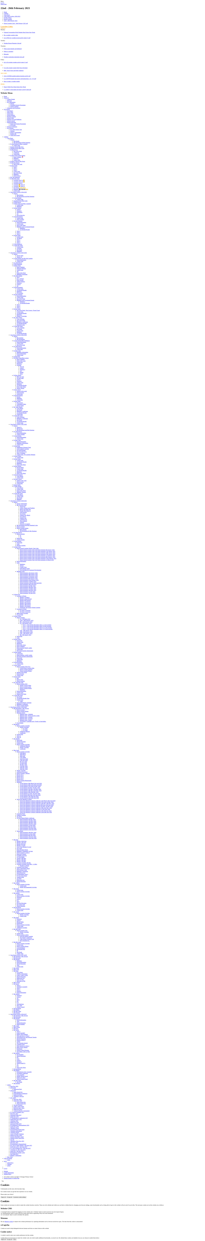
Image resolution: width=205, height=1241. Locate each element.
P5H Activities (20, 219)
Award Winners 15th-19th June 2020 (29, 796)
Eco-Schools (10, 128)
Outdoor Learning (21, 815)
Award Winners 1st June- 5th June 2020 (30, 793)
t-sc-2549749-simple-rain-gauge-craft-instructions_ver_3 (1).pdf (20, 78)
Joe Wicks (19, 816)
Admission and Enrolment (13, 108)
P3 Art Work (20, 614)
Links (18, 544)
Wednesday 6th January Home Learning (30, 607)
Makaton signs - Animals (26, 717)
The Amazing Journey (22, 1043)
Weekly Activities (24, 727)
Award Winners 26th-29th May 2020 (29, 792)
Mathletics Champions (22, 871)
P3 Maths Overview (22, 855)
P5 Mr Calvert (17, 389)
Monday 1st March (24, 597)
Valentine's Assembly (22, 986)
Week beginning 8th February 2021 (29, 578)
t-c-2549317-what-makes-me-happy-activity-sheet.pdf (17, 89)
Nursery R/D (20, 255)
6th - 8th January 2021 (25, 635)
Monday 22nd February (26, 599)
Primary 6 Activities (22, 316)
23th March (23, 753)
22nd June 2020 (24, 759)
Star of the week (21, 345)
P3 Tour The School (22, 875)
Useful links (16, 154)
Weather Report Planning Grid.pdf (12, 43)
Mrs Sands (16, 917)
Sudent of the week (21, 480)
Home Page (4, 4)
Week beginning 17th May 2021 (28, 588)
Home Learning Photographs (24, 780)
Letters (8, 1165)
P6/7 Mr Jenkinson (15, 177)
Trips (18, 965)
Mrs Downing (17, 958)
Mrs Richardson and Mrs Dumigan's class (27, 525)
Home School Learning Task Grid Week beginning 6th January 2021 (37, 550)
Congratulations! (21, 948)
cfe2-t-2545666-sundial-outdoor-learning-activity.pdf (17, 76)
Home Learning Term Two (23, 666)
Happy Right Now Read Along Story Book (15, 87)
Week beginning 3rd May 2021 (28, 586)
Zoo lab (12, 1139)
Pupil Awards (20, 280)
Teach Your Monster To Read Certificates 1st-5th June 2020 (35, 809)
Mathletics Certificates (22, 322)
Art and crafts (20, 378)
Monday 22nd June (21, 841)
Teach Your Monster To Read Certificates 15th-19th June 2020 (35, 811)
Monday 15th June (21, 842)
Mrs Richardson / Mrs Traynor (21, 708)
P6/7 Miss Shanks (18, 407)
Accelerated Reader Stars (23, 698)
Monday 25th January (25, 603)
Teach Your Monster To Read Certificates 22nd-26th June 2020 (36, 812)
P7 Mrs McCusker (15, 178)
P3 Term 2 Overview (25, 610)
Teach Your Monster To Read (24, 799)
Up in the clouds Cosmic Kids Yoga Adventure (16, 68)
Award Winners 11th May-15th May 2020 (30, 789)
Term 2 (15, 168)
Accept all (9, 1197)
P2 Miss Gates (17, 350)
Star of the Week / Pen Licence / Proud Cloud (28, 310)
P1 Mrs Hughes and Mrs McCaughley (23, 258)
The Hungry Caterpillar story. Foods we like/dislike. (33, 721)
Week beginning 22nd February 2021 (29, 580)
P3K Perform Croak (22, 870)
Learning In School (21, 609)
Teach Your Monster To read (24, 847)
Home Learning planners (26, 669)
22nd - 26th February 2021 (10, 20)
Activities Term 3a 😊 (19, 180)
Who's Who (10, 112)
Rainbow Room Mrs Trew (17, 147)
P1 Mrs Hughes (17, 198)
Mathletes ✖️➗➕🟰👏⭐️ (20, 189)
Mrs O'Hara (16, 883)
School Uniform (14, 106)
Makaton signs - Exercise (26, 718)
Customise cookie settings (19, 1197)
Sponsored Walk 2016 (15, 1124)
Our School (7, 109)
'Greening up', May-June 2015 (18, 1149)
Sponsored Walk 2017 (15, 1115)
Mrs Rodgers (16, 1012)
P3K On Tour (20, 979)
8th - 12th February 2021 (26, 622)
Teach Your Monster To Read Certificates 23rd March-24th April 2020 (37, 800)
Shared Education (11, 122)
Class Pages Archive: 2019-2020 (18, 707)
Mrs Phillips (16, 1010)
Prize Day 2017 (14, 1113)
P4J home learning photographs (25, 656)
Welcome (9, 100)
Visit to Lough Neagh (22, 1079)
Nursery (12, 139)
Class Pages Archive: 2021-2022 (18, 424)
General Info (20, 734)
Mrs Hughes (16, 738)
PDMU (22, 372)
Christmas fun (23, 519)
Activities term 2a (17, 183)
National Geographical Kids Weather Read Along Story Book (19, 32)
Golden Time (20, 953)
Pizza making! (23, 521)
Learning (19, 365)
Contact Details (11, 99)
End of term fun (21, 215)
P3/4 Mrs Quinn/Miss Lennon (21, 358)
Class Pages (7, 15)
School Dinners (11, 115)
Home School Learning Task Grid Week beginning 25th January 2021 (37, 554)
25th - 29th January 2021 (26, 630)
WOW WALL (17, 176)
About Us (6, 98)
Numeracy (19, 211)
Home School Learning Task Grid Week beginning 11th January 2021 (37, 551)
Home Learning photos (22, 528)
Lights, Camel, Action (22, 975)
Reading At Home (24, 865)
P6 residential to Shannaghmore (18, 1144)
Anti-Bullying (20, 1004)
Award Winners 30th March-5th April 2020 (31, 783)
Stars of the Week (21, 225)
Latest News (10, 1162)
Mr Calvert (16, 912)
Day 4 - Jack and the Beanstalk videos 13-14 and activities (38, 629)
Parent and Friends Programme (18, 124)
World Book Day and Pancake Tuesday (27, 1037)
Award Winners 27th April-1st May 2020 (30, 786)
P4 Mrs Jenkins (17, 208)
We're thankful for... (25, 940)
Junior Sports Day (18, 1092)
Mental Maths (20, 922)
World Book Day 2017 (16, 1119)
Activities (19, 248)
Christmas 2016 (21, 1044)
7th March (19, 238)
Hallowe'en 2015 (21, 1077)
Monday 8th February (25, 600)
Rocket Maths (20, 467)
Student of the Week (22, 672)
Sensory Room (20, 388)
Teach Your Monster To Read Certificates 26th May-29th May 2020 (37, 803)
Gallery (9, 1085)
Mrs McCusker (17, 942)
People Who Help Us (25, 511)
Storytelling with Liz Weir (23, 1051)
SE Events (13, 125)
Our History (10, 111)
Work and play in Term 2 (23, 1036)
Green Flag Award (15, 135)
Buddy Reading (21, 1024)
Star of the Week (17, 151)
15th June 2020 (24, 760)
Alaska (18, 1041)
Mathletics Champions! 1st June (25, 851)
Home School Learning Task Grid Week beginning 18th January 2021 (37, 552)
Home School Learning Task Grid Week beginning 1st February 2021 (37, 555)
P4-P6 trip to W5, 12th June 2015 (18, 1147)
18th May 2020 (24, 767)
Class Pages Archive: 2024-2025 (18, 192)
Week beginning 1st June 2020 (27, 825)
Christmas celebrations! (16, 1131)
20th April (22, 756)
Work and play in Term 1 (23, 1046)
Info (18, 678)
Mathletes (19, 499)
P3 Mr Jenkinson (17, 264)
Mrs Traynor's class (21, 505)
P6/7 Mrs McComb (18, 682)
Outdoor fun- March (25, 515)
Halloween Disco (17, 1095)
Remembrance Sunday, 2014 (17, 1152)
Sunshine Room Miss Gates (17, 148)
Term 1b (19, 737)
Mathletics (16, 158)
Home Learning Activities (23, 725)
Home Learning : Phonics (23, 773)
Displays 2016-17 (21, 1040)
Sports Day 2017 (14, 1116)
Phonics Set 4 (20, 777)
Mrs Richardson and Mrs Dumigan (25, 196)
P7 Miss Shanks (17, 486)
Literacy (19, 209)
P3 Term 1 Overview (25, 612)
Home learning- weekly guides (24, 655)
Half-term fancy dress (18, 1108)
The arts (22, 366)
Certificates (16, 152)
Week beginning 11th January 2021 (29, 573)
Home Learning (8, 19)
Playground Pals (21, 949)
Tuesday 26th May (21, 858)
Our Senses (23, 513)
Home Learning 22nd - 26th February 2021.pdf (16, 23)
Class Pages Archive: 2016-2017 (18, 1014)
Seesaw (22, 565)
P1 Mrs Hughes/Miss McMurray (21, 340)
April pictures (23, 512)
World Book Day (21, 873)
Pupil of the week (21, 361)
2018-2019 (13, 1090)
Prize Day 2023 (14, 1086)
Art (17, 213)
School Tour (10, 113)
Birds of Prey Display (22, 1047)
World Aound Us (21, 1063)
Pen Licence (20, 402)
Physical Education (21, 903)
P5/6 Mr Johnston (17, 221)
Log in (2, 2)
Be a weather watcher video (11, 35)
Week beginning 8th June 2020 (28, 826)
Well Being (19, 212)
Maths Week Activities (22, 613)
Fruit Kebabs (20, 723)
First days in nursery (25, 524)
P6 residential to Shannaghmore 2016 (19, 1125)
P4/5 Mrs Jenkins (17, 275)
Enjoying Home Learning (26, 936)
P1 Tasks (25, 728)
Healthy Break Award (22, 1076)
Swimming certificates (22, 1073)
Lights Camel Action (18, 1106)
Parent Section (20, 392)
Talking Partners (21, 281)
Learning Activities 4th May (24, 862)
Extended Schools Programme (18, 105)
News (5, 1161)
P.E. (18, 1001)
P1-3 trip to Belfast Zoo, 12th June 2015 (20, 1148)
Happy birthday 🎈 (18, 157)
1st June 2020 (23, 763)
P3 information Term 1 (22, 874)
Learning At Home (21, 596)
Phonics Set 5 (20, 779)
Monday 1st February (25, 601)
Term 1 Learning (21, 453)
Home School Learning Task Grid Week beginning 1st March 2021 (37, 560)
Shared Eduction (21, 906)
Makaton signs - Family (26, 720)
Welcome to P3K (21, 981)
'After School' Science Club (27, 939)
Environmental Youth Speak (17, 1129)
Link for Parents (8, 1158)
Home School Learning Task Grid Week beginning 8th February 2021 (37, 557)
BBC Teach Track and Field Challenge (14, 70)
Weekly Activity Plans (25, 685)
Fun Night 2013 (14, 1154)
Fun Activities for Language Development (30, 570)
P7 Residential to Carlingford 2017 (19, 1118)
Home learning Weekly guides (24, 648)
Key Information (11, 102)
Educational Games (25, 568)
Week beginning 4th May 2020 (28, 819)
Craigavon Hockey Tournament (21, 1111)
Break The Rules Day (25, 509)
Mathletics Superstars (22, 274)
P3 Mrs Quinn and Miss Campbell (22, 203)
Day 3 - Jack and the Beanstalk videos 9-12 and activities (37, 627)
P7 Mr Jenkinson (17, 244)
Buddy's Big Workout (22, 1034)
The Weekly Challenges (26, 937)
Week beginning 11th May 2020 (28, 821)
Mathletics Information (22, 352)
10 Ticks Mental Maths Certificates (25, 818)
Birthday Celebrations (15, 1155)
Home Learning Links (25, 687)
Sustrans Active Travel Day (17, 1138)
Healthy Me (13, 134)
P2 (20, 537)
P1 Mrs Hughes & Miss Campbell (18, 144)
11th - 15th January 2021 (26, 633)
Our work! (19, 848)
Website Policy (7, 1174)
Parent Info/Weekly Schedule (24, 702)
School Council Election (23, 1050)
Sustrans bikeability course (17, 1136)
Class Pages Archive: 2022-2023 (18, 335)
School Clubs (10, 118)
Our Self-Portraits (21, 450)
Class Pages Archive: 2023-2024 (18, 252)
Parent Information (21, 222)
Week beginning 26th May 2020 (28, 824)
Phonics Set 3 (20, 776)
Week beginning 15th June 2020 (28, 828)
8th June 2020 (23, 762)
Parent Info (19, 542)
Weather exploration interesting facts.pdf (14, 57)
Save (14, 1239)
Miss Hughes (20, 195)
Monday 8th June (21, 844)
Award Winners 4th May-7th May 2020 (30, 787)
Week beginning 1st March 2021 (28, 581)
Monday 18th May (21, 860)
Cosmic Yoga (23, 567)
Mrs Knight (16, 141)
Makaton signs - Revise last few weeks (29, 715)
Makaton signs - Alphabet (26, 714)
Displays (19, 991)
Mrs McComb (17, 929)
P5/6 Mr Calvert (17, 479)
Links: (8, 1160)
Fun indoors (23, 516)
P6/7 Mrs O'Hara (17, 317)
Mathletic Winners (21, 492)
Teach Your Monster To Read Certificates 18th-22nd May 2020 (36, 808)
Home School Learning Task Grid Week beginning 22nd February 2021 (38, 558)
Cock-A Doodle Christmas (17, 1134)
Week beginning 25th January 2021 (29, 575)
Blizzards (6, 54)
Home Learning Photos (26, 671)
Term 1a (19, 736)
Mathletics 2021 (21, 571)
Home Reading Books (22, 849)
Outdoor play (23, 518)
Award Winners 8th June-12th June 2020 (30, 795)
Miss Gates (16, 750)
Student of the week (22, 391)
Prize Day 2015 (14, 1142)
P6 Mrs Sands (13, 165)
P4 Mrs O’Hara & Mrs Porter (17, 161)
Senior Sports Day (21, 1103)
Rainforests (19, 923)
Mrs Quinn (16, 888)
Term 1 (15, 167)
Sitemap (6, 1171)
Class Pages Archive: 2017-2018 (18, 955)
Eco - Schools (20, 278)
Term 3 (15, 170)
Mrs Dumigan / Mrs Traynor (20, 956)
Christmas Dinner (14, 1132)
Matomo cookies (9, 1221)
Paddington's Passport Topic (24, 447)
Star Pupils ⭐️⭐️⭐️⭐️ (19, 187)
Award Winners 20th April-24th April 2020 (31, 785)
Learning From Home (22, 867)
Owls (18, 1059)
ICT (21, 371)
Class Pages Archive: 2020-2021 (12, 16)
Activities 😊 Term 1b (19, 184)
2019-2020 (13, 1087)
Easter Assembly (21, 1033)
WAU (18, 277)
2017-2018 (13, 1098)
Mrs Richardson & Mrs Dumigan (21, 142)
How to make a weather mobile (12, 81)
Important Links (21, 325)
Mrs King (15, 839)
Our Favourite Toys (22, 451)
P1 (20, 535)
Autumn (22, 522)
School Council (11, 121)
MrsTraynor (20, 428)
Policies (12, 103)
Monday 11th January (25, 606)
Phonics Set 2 (20, 774)
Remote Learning (11, 116)
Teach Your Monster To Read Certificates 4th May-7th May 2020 (36, 806)
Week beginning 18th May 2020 (28, 822)
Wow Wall (19, 1005)
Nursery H (19, 257)
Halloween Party (17, 1089)
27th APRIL (23, 757)
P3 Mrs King (16, 356)
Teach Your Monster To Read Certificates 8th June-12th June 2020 (36, 805)
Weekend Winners (21, 268)
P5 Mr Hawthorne (14, 163)
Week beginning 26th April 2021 (28, 584)
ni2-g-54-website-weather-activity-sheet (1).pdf (16, 62)
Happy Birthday (21, 267)
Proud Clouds (20, 405)
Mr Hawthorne (17, 907)
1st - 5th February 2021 (26, 623)
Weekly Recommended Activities (28, 887)
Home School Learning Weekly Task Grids (28, 548)
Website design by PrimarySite (11, 1178)
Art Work (19, 878)
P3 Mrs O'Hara (8, 18)
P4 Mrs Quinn (17, 265)
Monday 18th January (25, 604)
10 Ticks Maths (20, 857)
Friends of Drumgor (12, 126)
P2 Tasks (25, 730)
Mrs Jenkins (16, 893)
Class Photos (20, 408)
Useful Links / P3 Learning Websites (26, 454)
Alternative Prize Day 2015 (17, 1141)
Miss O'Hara (16, 982)
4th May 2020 (23, 764)
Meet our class (20, 376)
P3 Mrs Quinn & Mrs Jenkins (17, 155)
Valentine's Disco (14, 1128)
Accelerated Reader (25, 229)
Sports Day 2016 (14, 1126)
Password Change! (21, 854)
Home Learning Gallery (23, 935)
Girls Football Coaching (23, 449)
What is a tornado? (8, 51)
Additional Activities (22, 927)
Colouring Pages (21, 813)
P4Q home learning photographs (25, 650)
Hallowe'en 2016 (14, 1122)
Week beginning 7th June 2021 (28, 593)
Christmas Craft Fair (18, 1096)
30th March (23, 754)
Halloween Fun (21, 880)
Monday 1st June (21, 845)
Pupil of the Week (21, 273)
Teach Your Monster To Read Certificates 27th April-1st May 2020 (37, 802)
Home (5, 12)
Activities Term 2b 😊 (19, 181)
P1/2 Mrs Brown (17, 263)
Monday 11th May (21, 861)
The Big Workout (17, 1105)
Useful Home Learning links (27, 668)
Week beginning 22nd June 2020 (28, 829)
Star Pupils (19, 250)
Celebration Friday (21, 404)
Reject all (3, 1197)
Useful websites (21, 434)
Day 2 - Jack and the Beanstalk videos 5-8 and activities (37, 626)
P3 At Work (20, 972)
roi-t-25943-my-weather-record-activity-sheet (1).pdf (17, 38)
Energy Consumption (15, 132)
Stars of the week (17, 164)
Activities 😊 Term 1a (19, 186)
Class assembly (20, 1074)
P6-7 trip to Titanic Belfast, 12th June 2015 (21, 1145)
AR (17, 271)
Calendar (9, 1164)
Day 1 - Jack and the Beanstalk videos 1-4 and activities (37, 625)
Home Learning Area (22, 930)
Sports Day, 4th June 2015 (17, 1151)
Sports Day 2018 (17, 1100)
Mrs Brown (16, 724)
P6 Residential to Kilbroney (20, 1093)
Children (6, 13)
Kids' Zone (10, 1157)
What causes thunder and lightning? (13, 48)
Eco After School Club (16, 129)
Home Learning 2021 (22, 684)
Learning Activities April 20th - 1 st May (27, 864)
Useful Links (16, 145)
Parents (18, 397)
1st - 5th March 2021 (25, 619)
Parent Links (20, 679)
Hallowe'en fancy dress (16, 1135)
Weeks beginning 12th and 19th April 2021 (31, 583)
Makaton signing (21, 712)
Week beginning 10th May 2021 (28, 587)
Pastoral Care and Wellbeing (14, 119)
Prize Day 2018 (17, 1099)
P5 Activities (20, 293)
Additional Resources (22, 772)
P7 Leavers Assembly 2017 (17, 1112)
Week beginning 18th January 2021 (29, 574)
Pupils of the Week (21, 694)
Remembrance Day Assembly (24, 1072)
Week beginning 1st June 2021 (27, 591)
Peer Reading (20, 1054)
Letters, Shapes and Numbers (27, 508)
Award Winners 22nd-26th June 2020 (29, 798)
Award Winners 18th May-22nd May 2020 (30, 790)
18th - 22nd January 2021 (26, 632)
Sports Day (23, 506)
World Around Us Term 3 (23, 852)
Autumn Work (20, 877)
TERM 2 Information (22, 974)
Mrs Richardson (21, 339)
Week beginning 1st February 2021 (29, 577)
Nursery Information (22, 503)
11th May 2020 (24, 766)
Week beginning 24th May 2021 (28, 590)
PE (17, 950)
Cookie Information (9, 1172)
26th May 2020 (24, 769)
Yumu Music (20, 831)
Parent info (19, 538)
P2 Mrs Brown (14, 149)
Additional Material (25, 731)
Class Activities (20, 319)
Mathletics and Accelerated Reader (25, 226)
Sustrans (12, 131)
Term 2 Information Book (23, 868)
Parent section (20, 482)
